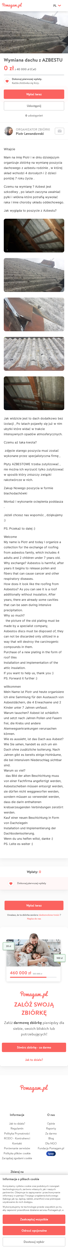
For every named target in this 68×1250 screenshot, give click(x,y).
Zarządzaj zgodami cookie (17, 1158)
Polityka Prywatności (17, 1133)
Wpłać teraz (34, 94)
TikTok (50, 1097)
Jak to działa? (34, 1060)
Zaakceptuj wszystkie (34, 1219)
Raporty (51, 1128)
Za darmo (51, 1133)
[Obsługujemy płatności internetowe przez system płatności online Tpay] (51, 1153)
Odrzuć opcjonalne (34, 1230)
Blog (51, 1138)
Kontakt (17, 1143)
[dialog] (34, 1212)
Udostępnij (34, 106)
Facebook (7, 1097)
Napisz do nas (34, 918)
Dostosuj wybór (34, 1242)
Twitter (18, 1097)
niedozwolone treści (49, 914)
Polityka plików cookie (17, 1153)
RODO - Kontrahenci (17, 1138)
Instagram (28, 1097)
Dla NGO (51, 1143)
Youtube (61, 1097)
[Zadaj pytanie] (59, 131)
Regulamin (17, 1128)
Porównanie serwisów (17, 1148)
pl (54, 6)
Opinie (51, 1123)
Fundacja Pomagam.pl (51, 1148)
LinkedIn (39, 1097)
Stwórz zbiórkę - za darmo (34, 1047)
